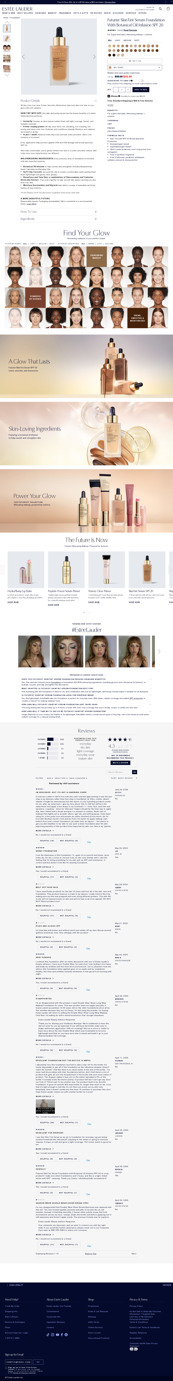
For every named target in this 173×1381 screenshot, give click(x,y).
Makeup (52, 13)
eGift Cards (93, 1322)
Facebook (62, 1334)
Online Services (95, 1327)
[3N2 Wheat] (144, 46)
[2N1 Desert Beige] (122, 55)
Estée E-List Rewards (98, 1311)
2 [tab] (85, 612)
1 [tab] (83, 612)
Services (131, 13)
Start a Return (11, 1316)
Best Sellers (25, 13)
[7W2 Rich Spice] (153, 50)
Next (166, 2)
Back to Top (90, 1254)
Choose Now (110, 2)
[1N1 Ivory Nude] (118, 55)
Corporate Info (53, 1316)
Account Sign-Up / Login (16, 1332)
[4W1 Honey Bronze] (114, 50)
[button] (7, 22)
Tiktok (48, 1334)
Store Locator (94, 1332)
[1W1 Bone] (118, 46)
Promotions (93, 1306)
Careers (50, 1327)
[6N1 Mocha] (140, 50)
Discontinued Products (99, 1338)
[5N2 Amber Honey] (122, 50)
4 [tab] (89, 612)
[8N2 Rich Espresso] (109, 55)
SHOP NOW (13, 602)
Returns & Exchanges (15, 1322)
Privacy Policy (136, 1306)
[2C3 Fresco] (127, 46)
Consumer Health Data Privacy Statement (144, 1343)
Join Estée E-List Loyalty (144, 10)
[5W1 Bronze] (127, 50)
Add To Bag (141, 90)
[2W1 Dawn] (131, 46)
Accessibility (135, 1338)
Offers (142, 13)
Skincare (40, 13)
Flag (89, 842)
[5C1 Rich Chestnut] (118, 50)
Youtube (57, 1335)
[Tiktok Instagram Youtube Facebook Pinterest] (64, 1333)
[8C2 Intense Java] (157, 50)
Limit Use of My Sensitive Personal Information (141, 1316)
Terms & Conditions (139, 1322)
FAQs (7, 1327)
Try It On (136, 61)
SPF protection (136, 698)
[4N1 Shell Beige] (157, 46)
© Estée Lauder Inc (14, 1377)
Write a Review (120, 763)
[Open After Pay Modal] (119, 96)
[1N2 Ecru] (114, 46)
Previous (5, 2)
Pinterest (66, 1334)
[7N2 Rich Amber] (148, 50)
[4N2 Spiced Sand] (109, 50)
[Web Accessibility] (147, 1348)
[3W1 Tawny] (148, 46)
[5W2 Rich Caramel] (131, 50)
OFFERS (167, 1285)
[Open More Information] (132, 81)
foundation (56, 682)
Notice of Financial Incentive (24, 1373)
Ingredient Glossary (56, 1322)
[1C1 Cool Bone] (109, 46)
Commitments (53, 1311)
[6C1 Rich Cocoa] (135, 50)
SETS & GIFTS (80, 13)
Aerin (107, 13)
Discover (118, 13)
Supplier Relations (138, 1332)
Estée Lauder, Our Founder (59, 1306)
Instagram (52, 1334)
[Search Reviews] (134, 772)
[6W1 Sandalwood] (144, 50)
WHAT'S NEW (8, 13)
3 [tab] (87, 612)
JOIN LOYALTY (16, 1285)
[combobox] (138, 67)
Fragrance (65, 13)
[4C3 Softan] (153, 46)
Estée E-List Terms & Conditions (145, 1327)
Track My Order (12, 1306)
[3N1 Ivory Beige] (140, 46)
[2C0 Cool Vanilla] (122, 46)
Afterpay (92, 1316)
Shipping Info (11, 1311)
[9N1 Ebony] (114, 55)
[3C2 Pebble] (135, 46)
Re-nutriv (96, 13)
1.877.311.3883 (12, 1338)
